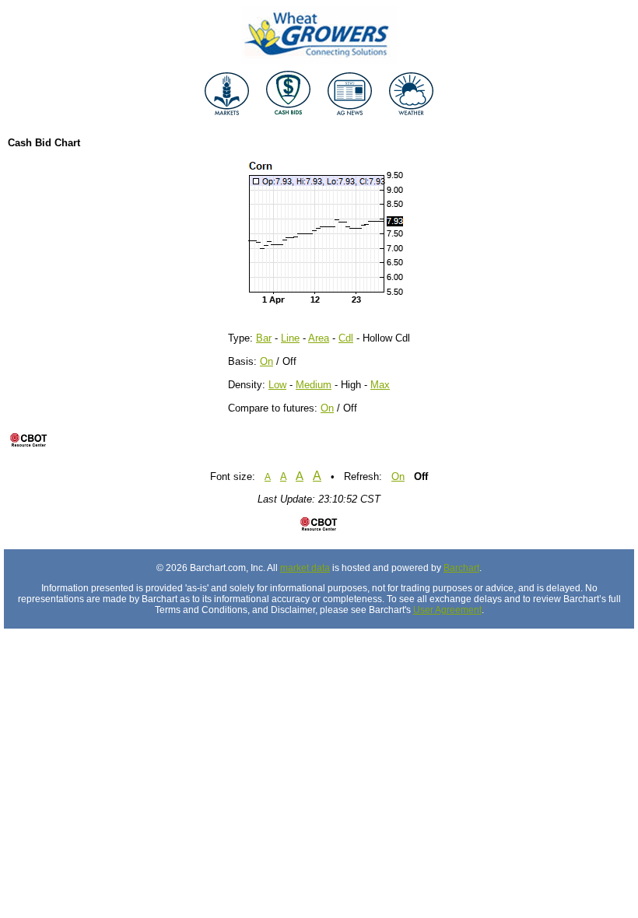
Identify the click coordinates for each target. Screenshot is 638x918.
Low (277, 385)
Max (380, 385)
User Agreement (447, 609)
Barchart (461, 567)
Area (318, 338)
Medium (313, 385)
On (266, 361)
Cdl (345, 338)
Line (290, 338)
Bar (264, 338)
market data (305, 567)
